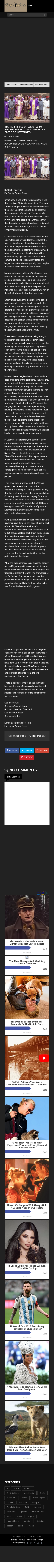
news (19, 1516)
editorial (23, 1502)
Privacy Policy (18, 1542)
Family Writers (13, 1507)
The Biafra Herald (34, 1537)
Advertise (31, 1540)
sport (20, 1526)
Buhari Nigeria (39, 1498)
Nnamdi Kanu (13, 1521)
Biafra (42, 1493)
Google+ (43, 750)
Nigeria (31, 1516)
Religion (40, 1521)
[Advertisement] (27, 50)
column (10, 1502)
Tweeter (28, 750)
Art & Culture (13, 1493)
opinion (27, 1521)
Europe (35, 1502)
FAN (27, 1507)
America (28, 1488)
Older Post (36, 735)
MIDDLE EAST (38, 1512)
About (22, 1540)
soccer (10, 1526)
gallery (24, 1512)
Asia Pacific (29, 1493)
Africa (16, 1488)
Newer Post (18, 735)
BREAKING (11, 1498)
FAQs (40, 1540)
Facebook (13, 750)
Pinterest (28, 757)
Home (14, 1540)
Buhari (24, 1498)
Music (9, 1516)
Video (31, 1526)
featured (11, 1512)
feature (37, 1507)
